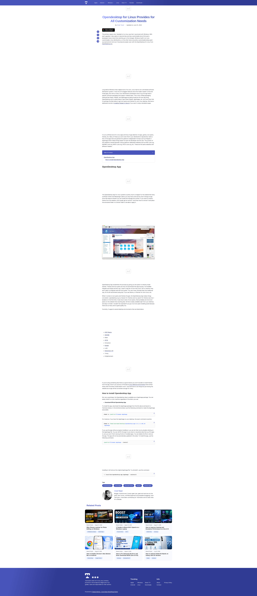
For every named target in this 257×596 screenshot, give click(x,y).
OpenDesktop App (109, 157)
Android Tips (149, 531)
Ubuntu (139, 485)
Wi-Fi (127, 531)
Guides (148, 558)
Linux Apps (118, 485)
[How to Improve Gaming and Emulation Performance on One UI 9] (158, 516)
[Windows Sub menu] (113, 2)
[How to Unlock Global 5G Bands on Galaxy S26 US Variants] (158, 542)
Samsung (156, 531)
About (158, 582)
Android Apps (101, 531)
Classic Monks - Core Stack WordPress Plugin (105, 591)
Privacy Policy (168, 582)
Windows (110, 2)
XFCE (106, 340)
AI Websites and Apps (92, 531)
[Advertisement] (128, 55)
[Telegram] (98, 41)
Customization (107, 485)
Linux (117, 2)
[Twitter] (97, 577)
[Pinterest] (95, 577)
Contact (159, 584)
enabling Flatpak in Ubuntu (121, 103)
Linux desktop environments (137, 384)
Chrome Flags (90, 558)
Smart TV (124, 2)
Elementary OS (109, 351)
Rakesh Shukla (90, 525)
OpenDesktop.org (107, 44)
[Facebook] (98, 32)
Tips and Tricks (129, 485)
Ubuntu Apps (147, 485)
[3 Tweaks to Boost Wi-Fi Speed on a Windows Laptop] (128, 516)
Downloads (139, 2)
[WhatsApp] (98, 38)
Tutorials (131, 2)
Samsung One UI (126, 558)
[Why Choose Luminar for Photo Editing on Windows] (99, 516)
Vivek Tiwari (120, 25)
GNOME (107, 335)
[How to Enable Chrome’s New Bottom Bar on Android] (99, 542)
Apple (95, 2)
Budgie (107, 345)
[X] (98, 35)
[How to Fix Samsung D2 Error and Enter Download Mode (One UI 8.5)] (128, 542)
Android (102, 2)
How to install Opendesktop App (114, 159)
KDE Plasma (108, 332)
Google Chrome (99, 558)
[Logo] (86, 2)
